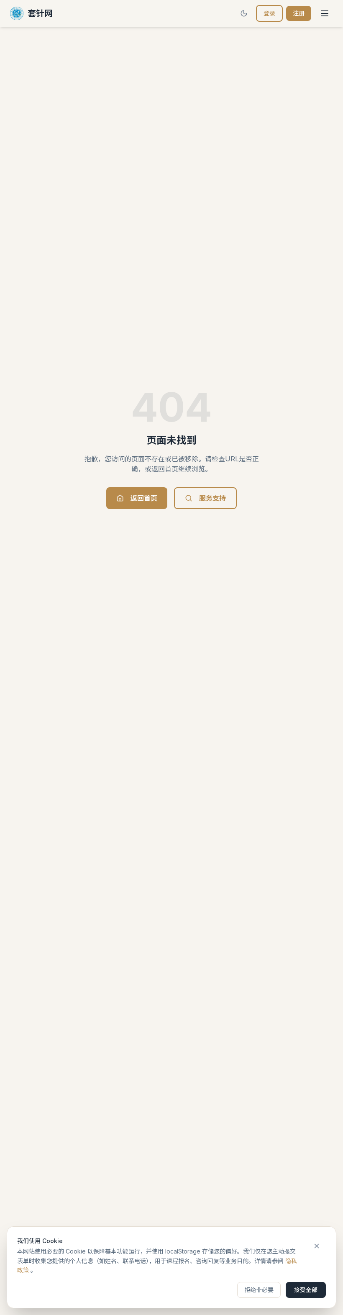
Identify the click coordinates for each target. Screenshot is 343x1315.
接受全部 (305, 1289)
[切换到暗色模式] (244, 13)
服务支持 (212, 498)
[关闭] (316, 1246)
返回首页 (144, 498)
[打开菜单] (324, 13)
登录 (269, 13)
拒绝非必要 (259, 1289)
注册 (299, 13)
